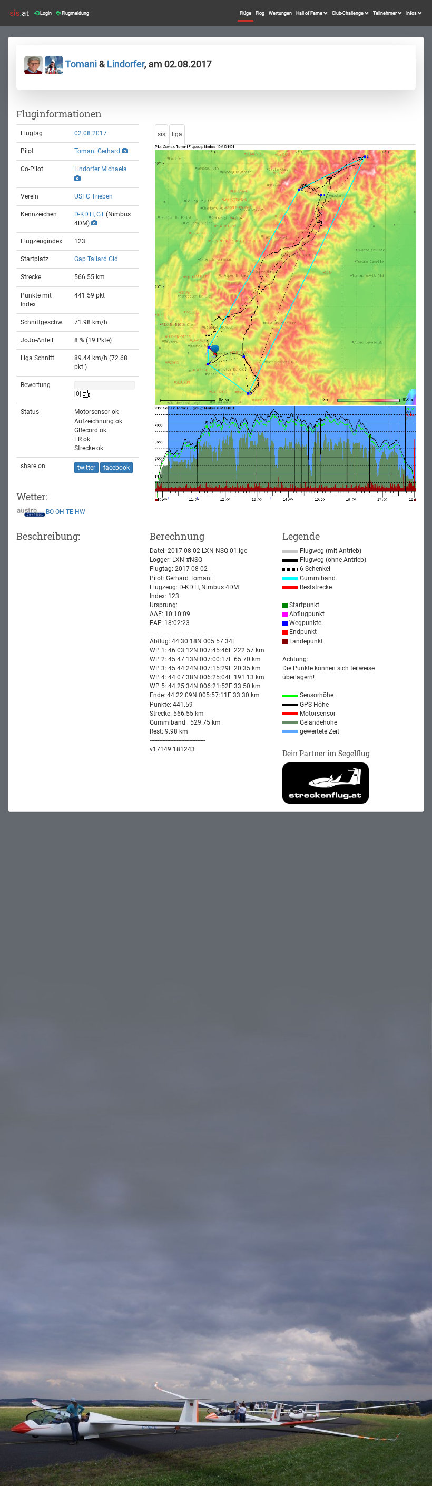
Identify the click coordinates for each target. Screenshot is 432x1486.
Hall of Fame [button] (309, 13)
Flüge (245, 13)
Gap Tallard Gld (96, 259)
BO (50, 512)
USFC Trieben (93, 196)
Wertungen (280, 13)
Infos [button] (412, 13)
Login (45, 13)
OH (59, 512)
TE (69, 512)
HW (80, 512)
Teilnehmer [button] (385, 13)
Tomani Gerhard (97, 151)
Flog (260, 13)
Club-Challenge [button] (348, 13)
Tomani (81, 64)
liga (177, 134)
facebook (116, 467)
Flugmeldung (75, 13)
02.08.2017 (90, 133)
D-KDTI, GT (89, 214)
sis (161, 134)
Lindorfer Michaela (100, 169)
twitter (86, 467)
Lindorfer (125, 64)
